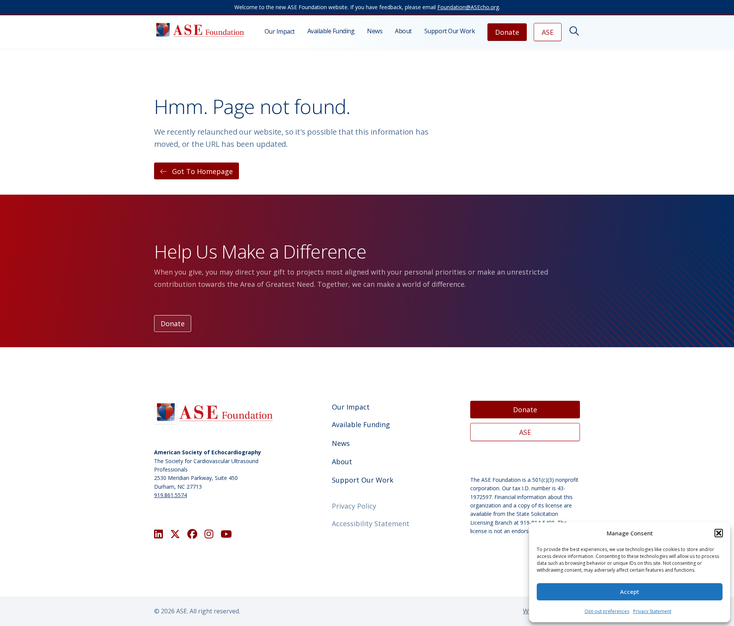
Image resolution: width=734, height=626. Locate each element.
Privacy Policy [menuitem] (354, 506)
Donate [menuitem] (507, 32)
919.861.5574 (170, 495)
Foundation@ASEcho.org (468, 7)
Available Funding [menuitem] (331, 31)
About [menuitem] (403, 31)
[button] (719, 533)
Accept (629, 591)
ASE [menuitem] (548, 32)
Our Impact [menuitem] (280, 31)
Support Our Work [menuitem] (449, 31)
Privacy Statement (652, 611)
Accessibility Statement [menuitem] (370, 523)
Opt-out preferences (607, 611)
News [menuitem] (374, 31)
